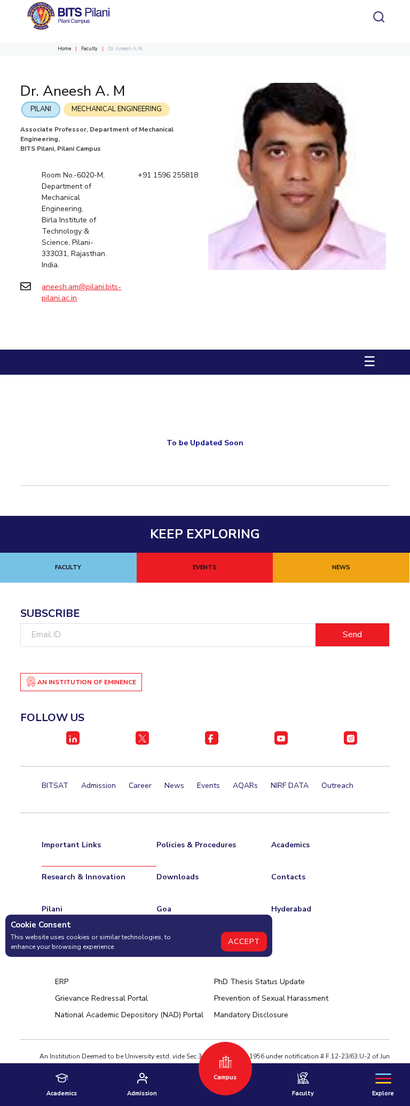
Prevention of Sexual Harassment (271, 998)
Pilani (40, 109)
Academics (290, 845)
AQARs (245, 785)
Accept (244, 942)
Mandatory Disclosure (251, 1015)
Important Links (71, 845)
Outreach (337, 785)
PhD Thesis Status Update (259, 982)
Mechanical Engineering (117, 109)
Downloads (177, 877)
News (174, 785)
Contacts (288, 877)
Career (140, 785)
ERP (61, 982)
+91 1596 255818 (168, 175)
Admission (98, 785)
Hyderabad (291, 909)
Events (208, 785)
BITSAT (55, 785)
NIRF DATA (290, 785)
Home (64, 48)
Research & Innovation (83, 877)
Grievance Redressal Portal (101, 998)
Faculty (89, 48)
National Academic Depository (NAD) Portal (129, 1015)
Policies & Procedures (196, 845)
